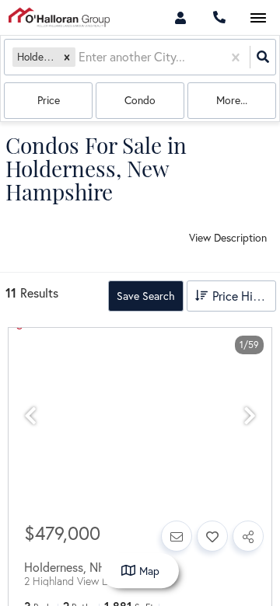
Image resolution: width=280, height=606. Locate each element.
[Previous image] (30, 416)
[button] (66, 57)
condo (140, 99)
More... (231, 99)
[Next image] (249, 416)
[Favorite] (212, 536)
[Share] (248, 536)
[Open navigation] (257, 18)
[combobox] (80, 57)
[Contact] (176, 536)
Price (48, 99)
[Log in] (180, 17)
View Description (228, 237)
